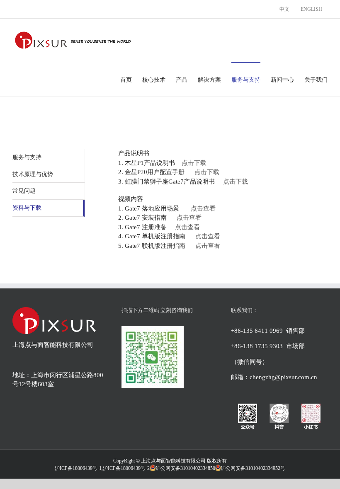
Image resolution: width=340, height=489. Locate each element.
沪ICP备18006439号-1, (79, 468)
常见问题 (24, 191)
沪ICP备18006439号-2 (126, 468)
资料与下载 (26, 208)
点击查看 (203, 208)
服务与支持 (26, 157)
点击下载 (194, 163)
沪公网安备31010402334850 (185, 468)
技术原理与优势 (32, 174)
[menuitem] (284, 9)
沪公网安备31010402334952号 (253, 468)
